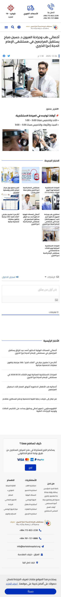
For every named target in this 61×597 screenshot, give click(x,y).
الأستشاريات (31, 480)
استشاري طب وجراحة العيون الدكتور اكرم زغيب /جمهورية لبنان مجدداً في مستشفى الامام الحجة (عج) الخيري (50, 219)
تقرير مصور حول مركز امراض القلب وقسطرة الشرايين (11, 190)
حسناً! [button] (30, 591)
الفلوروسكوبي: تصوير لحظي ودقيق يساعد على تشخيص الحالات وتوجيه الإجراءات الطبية (29, 410)
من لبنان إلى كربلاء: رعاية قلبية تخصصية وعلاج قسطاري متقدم (30, 399)
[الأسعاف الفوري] (30, 8)
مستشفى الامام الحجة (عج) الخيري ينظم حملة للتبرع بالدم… (31, 190)
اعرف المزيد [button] (12, 583)
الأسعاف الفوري (31, 13)
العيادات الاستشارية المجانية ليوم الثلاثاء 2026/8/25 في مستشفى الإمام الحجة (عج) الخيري (51, 250)
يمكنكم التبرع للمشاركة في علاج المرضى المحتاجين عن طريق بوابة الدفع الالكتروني (30, 451)
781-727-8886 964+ (51, 18)
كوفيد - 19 (11, 13)
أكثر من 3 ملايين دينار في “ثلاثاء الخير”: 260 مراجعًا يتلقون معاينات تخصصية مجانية (10, 218)
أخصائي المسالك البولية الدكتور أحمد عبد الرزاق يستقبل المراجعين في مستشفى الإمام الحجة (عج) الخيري (31, 219)
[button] (19, 27)
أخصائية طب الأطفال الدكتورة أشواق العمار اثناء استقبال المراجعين (32, 388)
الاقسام (10, 480)
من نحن (50, 483)
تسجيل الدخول (9, 277)
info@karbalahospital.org (28, 546)
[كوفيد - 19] (10, 8)
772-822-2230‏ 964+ (51, 15)
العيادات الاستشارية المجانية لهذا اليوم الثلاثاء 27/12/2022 (52, 190)
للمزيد (30, 16)
